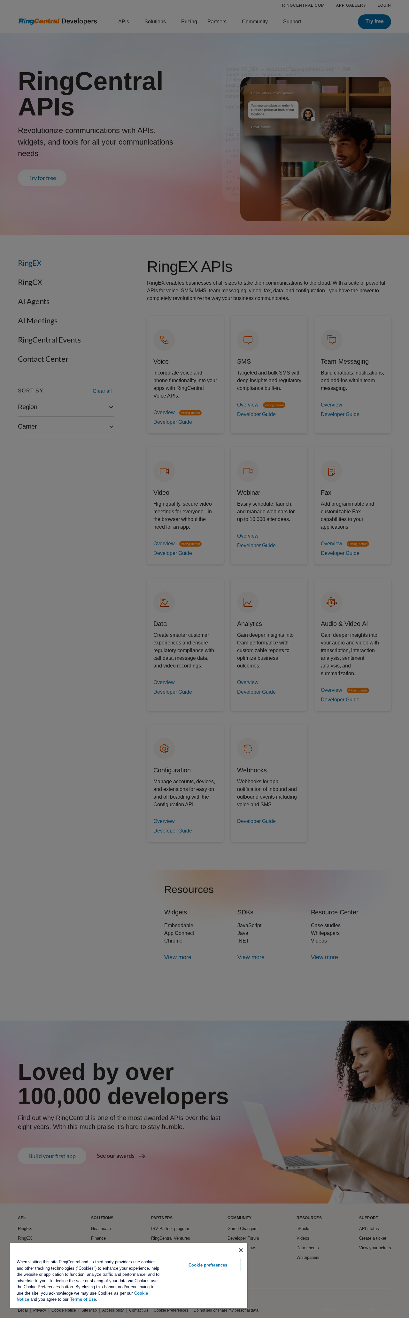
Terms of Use (83, 1299)
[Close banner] (241, 1250)
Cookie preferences (208, 1265)
